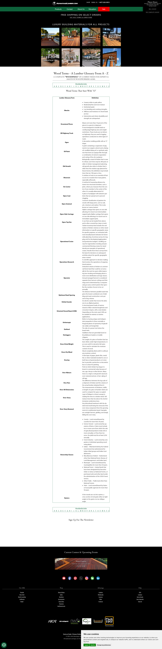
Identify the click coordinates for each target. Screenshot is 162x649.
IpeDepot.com (61, 606)
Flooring (61, 604)
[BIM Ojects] (64, 621)
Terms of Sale (67, 634)
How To (140, 601)
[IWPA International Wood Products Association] (86, 621)
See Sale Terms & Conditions (81, 17)
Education (92, 9)
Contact (70, 9)
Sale (103, 9)
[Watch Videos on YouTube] (64, 578)
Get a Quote (140, 597)
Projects (101, 601)
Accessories (61, 599)
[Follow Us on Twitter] (81, 578)
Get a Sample (140, 599)
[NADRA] (98, 621)
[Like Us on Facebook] (69, 578)
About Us (81, 9)
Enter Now (81, 566)
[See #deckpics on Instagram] (86, 578)
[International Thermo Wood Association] (109, 621)
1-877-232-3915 (104, 2)
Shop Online (61, 592)
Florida (22, 592)
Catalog (101, 592)
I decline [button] (92, 645)
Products (58, 9)
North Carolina (22, 597)
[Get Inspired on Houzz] (92, 578)
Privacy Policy (76, 634)
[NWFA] (75, 621)
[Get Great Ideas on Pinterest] (75, 578)
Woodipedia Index (81, 84)
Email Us (94, 2)
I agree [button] (86, 645)
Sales (61, 594)
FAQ (140, 592)
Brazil (22, 601)
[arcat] (52, 621)
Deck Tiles (61, 601)
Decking (61, 597)
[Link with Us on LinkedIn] (98, 578)
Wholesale (100, 594)
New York (21, 594)
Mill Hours (152, 9)
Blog (100, 599)
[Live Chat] (4, 645)
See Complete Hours (152, 12)
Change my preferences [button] (104, 645)
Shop (88, 2)
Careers (101, 597)
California (21, 599)
